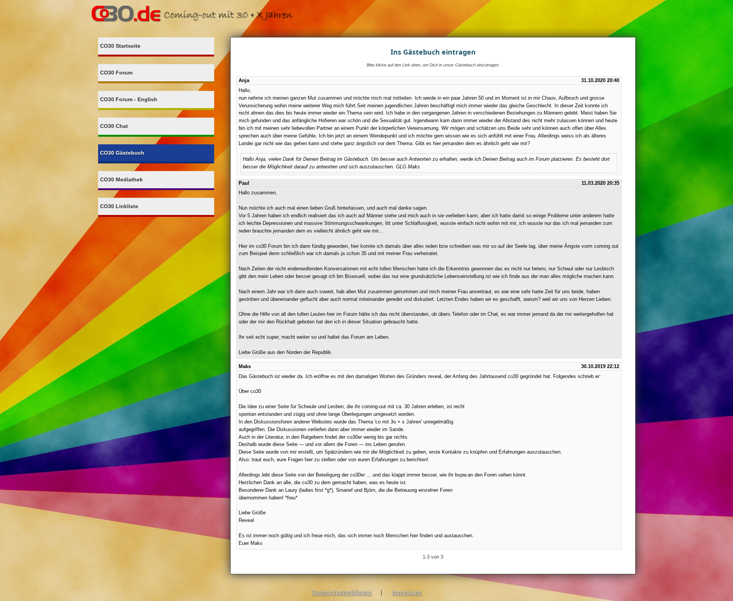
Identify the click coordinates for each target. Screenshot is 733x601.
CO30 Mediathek (121, 179)
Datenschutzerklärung (341, 592)
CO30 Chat (114, 126)
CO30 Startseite (120, 46)
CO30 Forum (116, 72)
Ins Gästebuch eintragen (433, 52)
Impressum (406, 592)
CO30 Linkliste (119, 206)
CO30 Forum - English (128, 99)
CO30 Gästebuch (122, 153)
